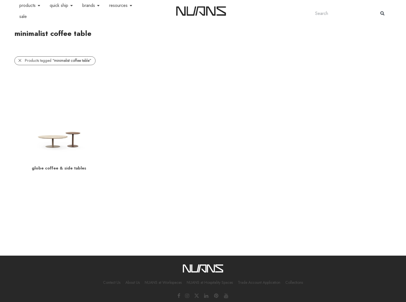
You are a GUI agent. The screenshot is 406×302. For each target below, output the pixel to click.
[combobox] (342, 13)
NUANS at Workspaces (163, 282)
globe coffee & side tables (59, 168)
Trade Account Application (259, 282)
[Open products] (39, 5)
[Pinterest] (216, 295)
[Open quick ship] (71, 5)
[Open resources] (131, 5)
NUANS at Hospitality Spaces (210, 282)
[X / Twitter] (196, 295)
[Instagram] (187, 295)
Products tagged (58, 60)
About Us (132, 282)
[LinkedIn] (206, 295)
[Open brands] (98, 5)
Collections (294, 282)
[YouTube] (226, 295)
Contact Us (111, 282)
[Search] (382, 13)
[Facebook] (178, 295)
